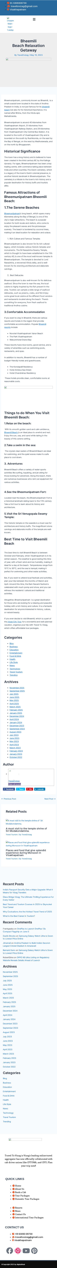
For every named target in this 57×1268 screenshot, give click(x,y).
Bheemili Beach (11, 432)
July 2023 (14, 735)
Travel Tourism (16, 672)
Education (14, 650)
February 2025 (16, 710)
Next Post (50, 799)
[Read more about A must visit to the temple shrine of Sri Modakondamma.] (28, 822)
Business (14, 646)
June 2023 (14, 738)
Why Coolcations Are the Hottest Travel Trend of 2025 (27, 912)
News (12, 665)
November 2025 (17, 688)
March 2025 (15, 707)
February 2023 (16, 751)
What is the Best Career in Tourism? (19, 916)
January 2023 (16, 754)
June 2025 (14, 697)
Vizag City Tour (14, 622)
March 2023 (15, 748)
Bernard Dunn (9, 950)
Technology (15, 669)
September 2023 (17, 729)
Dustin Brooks (9, 936)
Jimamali (7, 943)
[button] (34, 19)
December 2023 (17, 726)
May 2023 (14, 741)
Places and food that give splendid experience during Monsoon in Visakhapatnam (26, 852)
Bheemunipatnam (12, 213)
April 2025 (14, 703)
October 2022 (16, 757)
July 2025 (14, 694)
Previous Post (8, 799)
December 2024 (17, 716)
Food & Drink (15, 656)
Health (12, 659)
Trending (13, 675)
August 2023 (15, 732)
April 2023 (14, 745)
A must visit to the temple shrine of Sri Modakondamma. (27, 829)
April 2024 (14, 719)
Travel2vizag (14, 781)
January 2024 (16, 722)
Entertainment (16, 653)
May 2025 (14, 700)
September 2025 (17, 691)
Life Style (14, 662)
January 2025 (16, 713)
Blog (12, 643)
